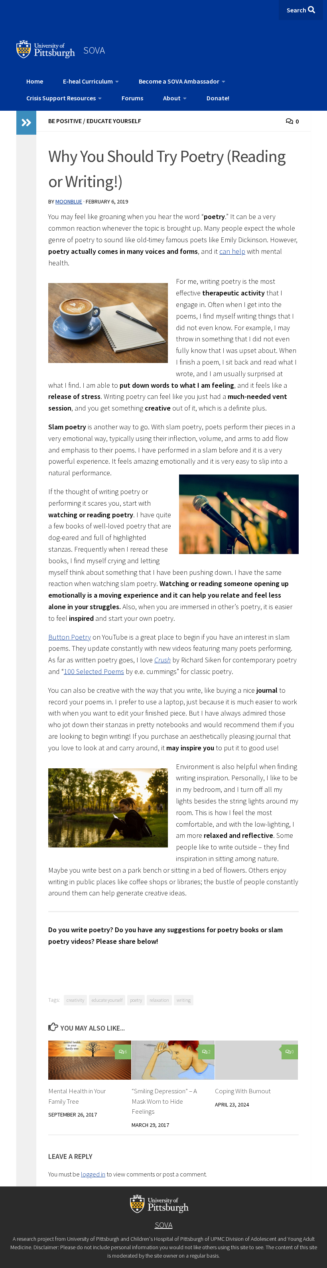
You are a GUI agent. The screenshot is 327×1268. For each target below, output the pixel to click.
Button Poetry (69, 637)
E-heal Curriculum (88, 81)
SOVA (94, 50)
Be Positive (65, 121)
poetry (136, 1000)
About (172, 98)
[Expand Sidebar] (26, 123)
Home (34, 81)
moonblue (68, 201)
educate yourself (107, 1000)
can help (232, 251)
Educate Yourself (114, 121)
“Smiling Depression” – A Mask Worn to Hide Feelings (164, 1101)
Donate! (218, 98)
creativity (75, 1000)
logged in (93, 1174)
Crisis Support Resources (61, 98)
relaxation (159, 1000)
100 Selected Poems (94, 671)
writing (184, 1000)
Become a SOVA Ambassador (179, 81)
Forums (132, 98)
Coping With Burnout (243, 1091)
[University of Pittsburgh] (45, 56)
